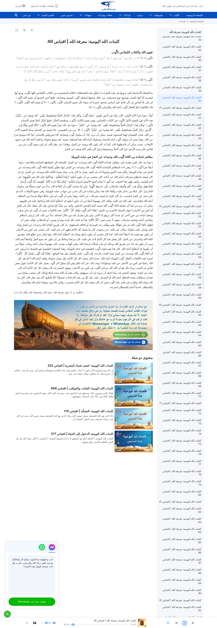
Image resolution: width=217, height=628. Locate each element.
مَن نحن (27, 15)
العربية (18, 5)
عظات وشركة (105, 15)
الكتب (176, 15)
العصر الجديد (47, 15)
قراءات (126, 15)
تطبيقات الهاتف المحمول (42, 5)
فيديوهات (158, 15)
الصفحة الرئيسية (194, 15)
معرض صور (67, 15)
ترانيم (140, 15)
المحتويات (146, 30)
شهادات (87, 15)
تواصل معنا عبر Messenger (32, 601)
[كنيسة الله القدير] (108, 6)
